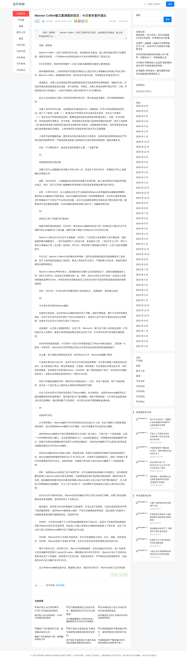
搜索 (170, 4)
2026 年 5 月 (142, 116)
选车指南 (19, 4)
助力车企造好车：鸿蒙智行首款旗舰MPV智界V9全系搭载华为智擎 (160, 422)
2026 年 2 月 (142, 131)
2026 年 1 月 (142, 136)
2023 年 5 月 (142, 280)
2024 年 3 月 (142, 234)
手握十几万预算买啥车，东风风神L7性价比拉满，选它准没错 (160, 436)
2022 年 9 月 (142, 321)
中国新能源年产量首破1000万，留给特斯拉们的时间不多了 (161, 451)
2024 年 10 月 (142, 198)
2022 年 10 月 (142, 315)
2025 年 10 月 (142, 152)
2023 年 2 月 (142, 295)
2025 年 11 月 (142, 147)
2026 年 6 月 (142, 111)
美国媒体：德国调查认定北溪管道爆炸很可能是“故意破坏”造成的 (160, 479)
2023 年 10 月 (142, 254)
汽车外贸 (21, 51)
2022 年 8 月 (142, 326)
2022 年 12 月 (142, 305)
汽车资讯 (21, 64)
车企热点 (21, 70)
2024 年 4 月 (142, 228)
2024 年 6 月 (142, 218)
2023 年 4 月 (142, 285)
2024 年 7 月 (142, 213)
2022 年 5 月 (142, 341)
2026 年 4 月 (142, 121)
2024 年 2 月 (142, 239)
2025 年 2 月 (142, 177)
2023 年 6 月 (142, 275)
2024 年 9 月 (142, 203)
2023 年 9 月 (142, 259)
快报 (21, 26)
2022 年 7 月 (142, 331)
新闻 (21, 38)
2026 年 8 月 (142, 106)
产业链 (21, 20)
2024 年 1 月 (142, 244)
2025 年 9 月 (142, 157)
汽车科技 (21, 57)
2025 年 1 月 (142, 183)
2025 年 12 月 (142, 142)
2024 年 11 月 (142, 193)
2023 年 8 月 (142, 264)
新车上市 (21, 32)
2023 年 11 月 (142, 249)
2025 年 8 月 (142, 162)
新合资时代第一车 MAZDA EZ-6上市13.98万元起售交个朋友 (160, 465)
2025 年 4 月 (142, 172)
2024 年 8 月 (142, 208)
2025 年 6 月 (142, 167)
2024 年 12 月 (142, 188)
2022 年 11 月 (142, 310)
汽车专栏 (21, 45)
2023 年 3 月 (142, 290)
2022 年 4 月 (142, 346)
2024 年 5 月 (142, 223)
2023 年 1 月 (142, 300)
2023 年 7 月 (142, 269)
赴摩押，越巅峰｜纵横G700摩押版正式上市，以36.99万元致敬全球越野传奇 (153, 46)
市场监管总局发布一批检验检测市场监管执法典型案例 (160, 517)
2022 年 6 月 (142, 336)
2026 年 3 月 (142, 126)
